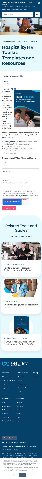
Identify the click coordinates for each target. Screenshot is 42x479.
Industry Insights (7, 406)
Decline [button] (31, 475)
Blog (3, 402)
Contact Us (20, 406)
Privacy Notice (21, 196)
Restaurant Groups (23, 388)
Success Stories (6, 417)
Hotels (20, 380)
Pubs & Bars (21, 384)
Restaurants (21, 377)
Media (18, 410)
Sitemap (15, 450)
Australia (33, 41)
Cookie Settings (9, 438)
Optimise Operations (8, 380)
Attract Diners (6, 377)
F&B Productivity (9, 41)
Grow (3, 384)
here (4, 464)
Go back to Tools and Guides (13, 76)
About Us (19, 402)
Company (20, 398)
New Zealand (22, 41)
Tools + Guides (6, 410)
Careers (19, 413)
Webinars (5, 413)
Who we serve (23, 373)
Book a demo (20, 421)
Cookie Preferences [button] (13, 475)
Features (5, 373)
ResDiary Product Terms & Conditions (13, 446)
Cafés (19, 391)
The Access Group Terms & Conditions (14, 442)
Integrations (5, 388)
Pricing (35, 373)
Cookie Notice (6, 450)
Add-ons (35, 377)
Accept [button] (22, 475)
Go (37, 14)
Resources (6, 398)
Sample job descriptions (12, 142)
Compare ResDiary (7, 421)
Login (18, 417)
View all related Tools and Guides (21, 236)
